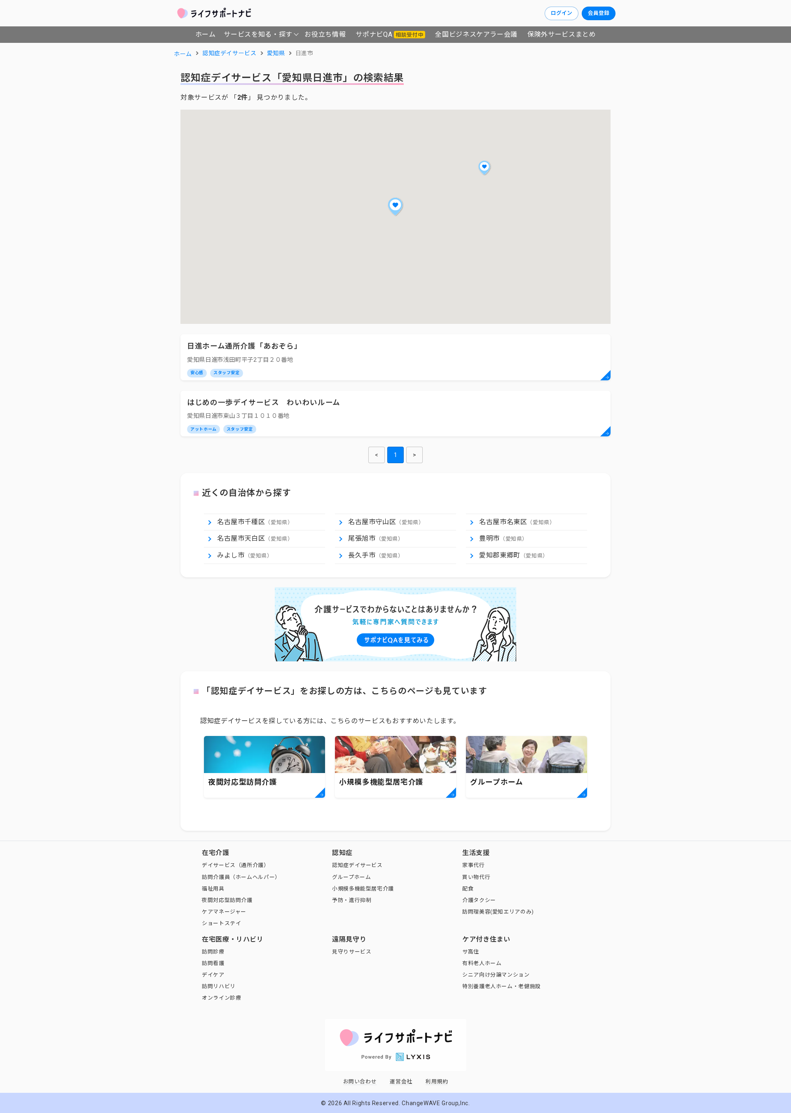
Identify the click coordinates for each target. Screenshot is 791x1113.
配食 (467, 889)
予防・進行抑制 (351, 900)
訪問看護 (213, 963)
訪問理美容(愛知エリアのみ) (498, 912)
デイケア (213, 975)
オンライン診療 (221, 998)
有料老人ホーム (481, 963)
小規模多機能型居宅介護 (363, 889)
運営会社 (401, 1081)
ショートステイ (221, 923)
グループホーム (351, 877)
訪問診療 (213, 952)
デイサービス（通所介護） (235, 865)
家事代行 (473, 865)
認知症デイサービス (357, 865)
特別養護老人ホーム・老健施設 (501, 986)
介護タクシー (479, 900)
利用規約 (437, 1081)
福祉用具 (213, 889)
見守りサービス (351, 952)
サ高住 (470, 952)
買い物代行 (476, 877)
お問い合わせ (360, 1081)
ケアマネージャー (224, 912)
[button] (395, 206)
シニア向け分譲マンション (496, 975)
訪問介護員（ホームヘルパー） (241, 877)
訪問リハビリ (219, 986)
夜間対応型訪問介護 (227, 900)
